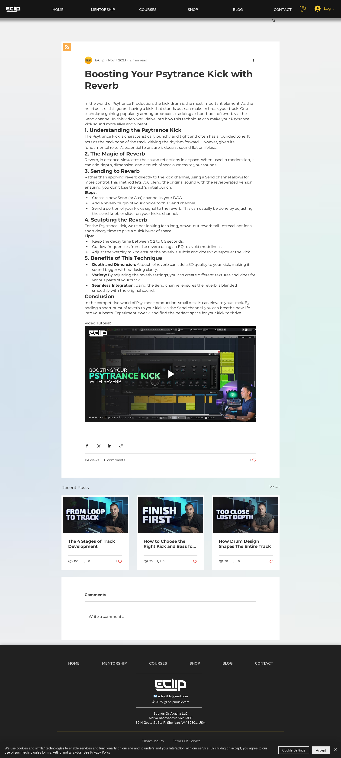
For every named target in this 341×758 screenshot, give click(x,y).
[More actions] (253, 60)
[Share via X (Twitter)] (98, 446)
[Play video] (170, 374)
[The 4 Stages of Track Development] (95, 515)
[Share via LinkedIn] (109, 446)
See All (274, 487)
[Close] (335, 750)
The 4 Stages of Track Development (91, 544)
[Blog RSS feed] (67, 47)
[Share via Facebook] (87, 446)
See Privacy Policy (97, 752)
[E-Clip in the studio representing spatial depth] (245, 515)
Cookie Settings (293, 750)
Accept (321, 750)
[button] (303, 9)
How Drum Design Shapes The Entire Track (245, 544)
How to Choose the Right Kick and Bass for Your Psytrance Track (169, 544)
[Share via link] (121, 446)
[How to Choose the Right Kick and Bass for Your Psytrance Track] (170, 515)
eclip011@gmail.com (173, 696)
